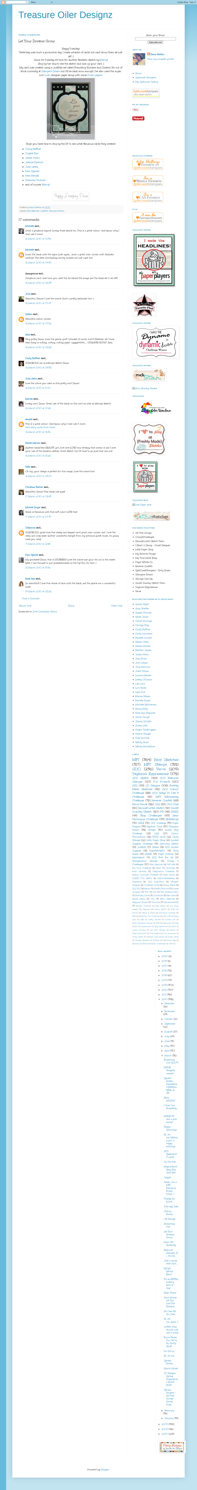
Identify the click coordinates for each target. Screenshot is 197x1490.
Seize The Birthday (165, 868)
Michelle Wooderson (145, 704)
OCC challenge (158, 823)
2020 (165, 956)
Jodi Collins (141, 662)
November (170, 1011)
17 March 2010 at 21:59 (37, 544)
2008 (165, 1429)
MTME (148, 854)
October (169, 1019)
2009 (165, 1424)
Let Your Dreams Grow (169, 1234)
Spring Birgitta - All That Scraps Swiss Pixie (170, 1397)
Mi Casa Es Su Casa (170, 1313)
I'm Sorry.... (170, 1351)
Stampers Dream (50, 71)
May (167, 1045)
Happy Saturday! (170, 1128)
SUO (136, 769)
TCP (147, 892)
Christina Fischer (34, 487)
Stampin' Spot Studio (156, 937)
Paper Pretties (166, 854)
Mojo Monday (139, 871)
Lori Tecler (141, 687)
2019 (165, 961)
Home (71, 605)
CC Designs (153, 785)
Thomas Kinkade (142, 940)
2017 (165, 965)
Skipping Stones (140, 902)
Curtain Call (170, 919)
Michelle (29, 226)
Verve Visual (139, 804)
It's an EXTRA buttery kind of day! (171, 1284)
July (167, 1036)
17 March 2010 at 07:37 (38, 516)
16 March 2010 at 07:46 (38, 323)
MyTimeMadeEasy (166, 878)
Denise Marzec (32, 443)
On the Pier (170, 1161)
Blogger (105, 1469)
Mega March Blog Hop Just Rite (170, 1169)
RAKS (175, 811)
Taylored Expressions (150, 773)
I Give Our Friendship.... (171, 1108)
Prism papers (95, 75)
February (169, 1410)
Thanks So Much (169, 1200)
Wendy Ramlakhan (145, 746)
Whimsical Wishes (139, 944)
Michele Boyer (33, 507)
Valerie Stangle (143, 733)
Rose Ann (30, 578)
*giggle (167, 1177)
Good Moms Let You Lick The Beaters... (170, 1302)
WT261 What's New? (168, 1271)
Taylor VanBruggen (145, 729)
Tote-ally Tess (171, 1206)
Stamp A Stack (148, 913)
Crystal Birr (32, 153)
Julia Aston (31, 378)
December (170, 1003)
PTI (162, 811)
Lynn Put (140, 692)
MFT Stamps (155, 764)
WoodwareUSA (171, 902)
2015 (165, 975)
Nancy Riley (141, 708)
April (167, 1050)
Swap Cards (173, 937)
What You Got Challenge (149, 916)
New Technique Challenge (155, 817)
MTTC (173, 926)
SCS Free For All (162, 857)
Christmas (158, 895)
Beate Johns (141, 616)
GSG (158, 923)
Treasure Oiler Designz (65, 15)
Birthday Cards (142, 895)
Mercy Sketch (160, 909)
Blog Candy (169, 874)
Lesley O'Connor (143, 679)
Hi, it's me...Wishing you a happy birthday (171, 1140)
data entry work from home (40, 427)
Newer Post (25, 605)
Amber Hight (142, 604)
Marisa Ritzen (142, 696)
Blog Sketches (32, 211)
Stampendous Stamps (144, 861)
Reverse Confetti (162, 800)
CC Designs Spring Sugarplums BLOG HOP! (171, 1379)
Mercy (103, 59)
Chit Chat (173, 804)
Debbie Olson (142, 641)
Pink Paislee (154, 933)
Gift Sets (171, 864)
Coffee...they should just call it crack (171, 1329)
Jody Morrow (142, 667)
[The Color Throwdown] (155, 416)
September (170, 1023)
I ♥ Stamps (169, 1219)
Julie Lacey (31, 166)
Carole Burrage (143, 621)
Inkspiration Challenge (163, 871)
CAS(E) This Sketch (142, 878)
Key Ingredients (161, 926)
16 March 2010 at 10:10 (37, 387)
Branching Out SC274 (171, 1061)
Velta (27, 466)
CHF (142, 919)
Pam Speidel (32, 171)
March (168, 1055)
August (169, 1031)
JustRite (44, 211)
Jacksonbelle (146, 926)
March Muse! (171, 1368)
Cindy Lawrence (143, 633)
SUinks (152, 829)
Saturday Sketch (169, 843)
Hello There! (170, 1292)
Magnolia (146, 909)
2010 (165, 999)
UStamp (156, 940)
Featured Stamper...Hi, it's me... (171, 1253)
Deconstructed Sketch (151, 808)
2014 (164, 980)
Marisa (29, 398)
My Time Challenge (141, 868)
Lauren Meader (143, 675)
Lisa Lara (140, 683)
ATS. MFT (167, 916)
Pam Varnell (32, 175)
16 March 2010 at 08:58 (38, 347)
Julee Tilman (142, 671)
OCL (153, 899)
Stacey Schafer (143, 721)
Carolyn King (142, 625)
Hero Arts (171, 895)
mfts (171, 944)
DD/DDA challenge (143, 906)
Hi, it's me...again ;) (171, 1320)
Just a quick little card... (170, 1262)
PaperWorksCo (157, 850)
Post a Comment (31, 598)
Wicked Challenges (158, 944)
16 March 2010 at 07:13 (38, 303)
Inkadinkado (138, 857)
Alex (27, 334)
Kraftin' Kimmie (161, 888)
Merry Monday (138, 930)
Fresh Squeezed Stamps (142, 923)
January (169, 1418)
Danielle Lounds (143, 637)
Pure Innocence (169, 933)
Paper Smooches (139, 933)
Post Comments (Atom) (45, 611)
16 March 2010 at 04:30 (38, 262)
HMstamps (172, 819)
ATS (134, 785)
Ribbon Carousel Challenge (145, 874)
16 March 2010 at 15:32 (37, 432)
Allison (28, 314)
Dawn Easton (157, 54)
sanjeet (28, 419)
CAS (157, 804)
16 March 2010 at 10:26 (38, 408)
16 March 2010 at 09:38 (38, 367)
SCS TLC (136, 888)
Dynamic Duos (154, 826)
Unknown (30, 527)
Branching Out (169, 1225)
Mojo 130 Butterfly (170, 1244)
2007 (165, 1434)
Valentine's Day (169, 940)
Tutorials (156, 902)
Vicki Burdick (142, 738)
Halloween (167, 923)
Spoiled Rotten (168, 1362)
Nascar (172, 930)
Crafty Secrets (154, 919)
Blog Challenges (151, 815)
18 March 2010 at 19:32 (37, 567)
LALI (157, 833)
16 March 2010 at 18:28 (37, 455)
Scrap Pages (137, 937)
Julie (27, 293)
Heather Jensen (143, 650)
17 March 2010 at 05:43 (38, 496)
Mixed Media (138, 899)
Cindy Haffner (33, 149)
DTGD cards (159, 836)
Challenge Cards (151, 885)
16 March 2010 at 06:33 (38, 282)
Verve (161, 769)
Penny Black (169, 885)
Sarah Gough (142, 717)
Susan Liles (141, 725)
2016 (165, 970)
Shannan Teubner (35, 180)
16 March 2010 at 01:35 (38, 238)
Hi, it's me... (169, 1355)
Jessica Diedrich (34, 162)
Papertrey (136, 881)
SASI (141, 823)
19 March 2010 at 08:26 (38, 591)
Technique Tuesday (167, 913)
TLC (154, 892)
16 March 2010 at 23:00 (38, 476)
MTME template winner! (169, 1070)
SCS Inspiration (156, 881)
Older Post (116, 605)
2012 (165, 989)
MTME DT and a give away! (170, 1119)
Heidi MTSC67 (169, 1099)
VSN (134, 916)
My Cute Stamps (157, 930)
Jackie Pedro (32, 157)
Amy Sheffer (142, 608)
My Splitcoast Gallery (146, 81)
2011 (164, 994)
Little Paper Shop (156, 840)
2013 (165, 985)
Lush (47, 75)
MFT (136, 759)
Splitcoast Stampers (145, 77)
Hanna (147, 888)
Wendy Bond (142, 742)
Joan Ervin (141, 658)
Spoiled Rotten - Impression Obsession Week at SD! (170, 1085)
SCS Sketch (140, 778)
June (167, 1041)
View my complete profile (160, 59)
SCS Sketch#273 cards (170, 1154)
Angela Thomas (143, 612)
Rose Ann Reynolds (145, 712)
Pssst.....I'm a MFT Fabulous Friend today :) (170, 1188)
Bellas (155, 847)
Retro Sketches (167, 899)
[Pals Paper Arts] (141, 504)
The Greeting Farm (170, 892)
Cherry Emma (168, 1213)
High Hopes (160, 906)
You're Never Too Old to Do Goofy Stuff (170, 1342)
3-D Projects (161, 781)
